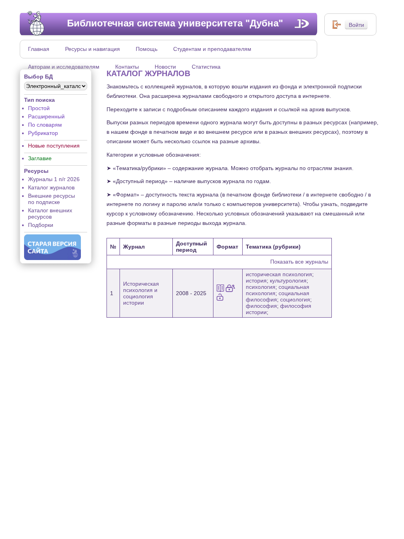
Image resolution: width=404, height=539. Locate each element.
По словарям (45, 125)
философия (261, 306)
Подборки (40, 225)
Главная (38, 49)
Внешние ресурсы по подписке (51, 199)
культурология (288, 280)
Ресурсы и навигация (92, 49)
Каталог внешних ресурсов (50, 213)
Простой (39, 108)
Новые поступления (54, 145)
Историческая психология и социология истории (141, 293)
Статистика (206, 67)
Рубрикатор (43, 133)
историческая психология (279, 274)
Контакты (127, 67)
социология (295, 299)
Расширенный (46, 116)
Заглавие (40, 158)
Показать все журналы (299, 261)
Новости (165, 67)
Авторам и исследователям (63, 67)
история (256, 280)
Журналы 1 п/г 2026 (54, 179)
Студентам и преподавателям (212, 49)
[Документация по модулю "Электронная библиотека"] (302, 23)
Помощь (146, 49)
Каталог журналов (51, 187)
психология (260, 287)
